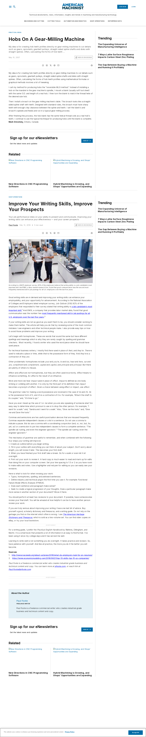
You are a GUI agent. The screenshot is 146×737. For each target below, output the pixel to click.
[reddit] (54, 65)
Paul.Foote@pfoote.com (20, 569)
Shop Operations (97, 21)
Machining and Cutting (34, 21)
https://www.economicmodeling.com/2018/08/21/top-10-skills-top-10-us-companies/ (50, 558)
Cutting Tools (54, 21)
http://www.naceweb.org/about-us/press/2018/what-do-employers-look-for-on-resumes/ (52, 555)
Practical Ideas (15, 32)
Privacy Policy (69, 732)
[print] (92, 65)
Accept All (135, 732)
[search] (14, 6)
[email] (58, 65)
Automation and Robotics (75, 21)
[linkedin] (47, 65)
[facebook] (43, 65)
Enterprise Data (115, 21)
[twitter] (51, 65)
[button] (10, 6)
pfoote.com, (60, 566)
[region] (73, 732)
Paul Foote (13, 225)
